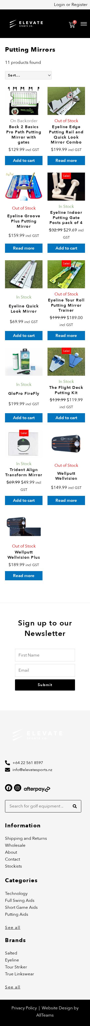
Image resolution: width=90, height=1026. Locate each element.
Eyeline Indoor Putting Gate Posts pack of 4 (66, 218)
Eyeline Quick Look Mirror (24, 308)
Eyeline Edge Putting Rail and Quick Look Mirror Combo (66, 134)
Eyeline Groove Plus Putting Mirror (23, 221)
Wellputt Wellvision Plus (24, 555)
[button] (61, 24)
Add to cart (24, 160)
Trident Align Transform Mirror (23, 472)
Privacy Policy (24, 1008)
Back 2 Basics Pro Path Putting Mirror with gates (23, 134)
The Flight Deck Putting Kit (66, 390)
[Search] (74, 806)
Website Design (58, 1008)
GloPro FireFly (24, 393)
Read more (66, 160)
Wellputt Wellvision (66, 476)
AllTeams (45, 1015)
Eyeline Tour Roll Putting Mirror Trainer (66, 305)
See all (12, 927)
